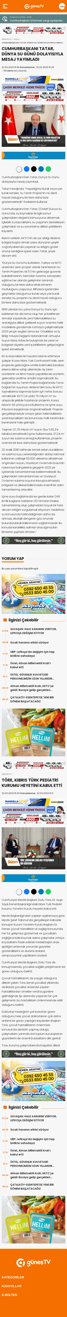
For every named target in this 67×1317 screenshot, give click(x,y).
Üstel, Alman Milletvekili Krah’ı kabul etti (30, 665)
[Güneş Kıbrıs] (34, 6)
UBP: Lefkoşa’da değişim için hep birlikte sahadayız (32, 654)
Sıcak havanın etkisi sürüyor (29, 642)
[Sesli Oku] (19, 169)
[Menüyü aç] (5, 6)
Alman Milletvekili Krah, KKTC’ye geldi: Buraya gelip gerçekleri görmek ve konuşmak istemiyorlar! (34, 688)
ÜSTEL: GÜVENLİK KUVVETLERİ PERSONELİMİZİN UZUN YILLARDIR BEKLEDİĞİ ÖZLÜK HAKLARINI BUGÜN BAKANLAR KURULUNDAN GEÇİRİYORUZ (33, 677)
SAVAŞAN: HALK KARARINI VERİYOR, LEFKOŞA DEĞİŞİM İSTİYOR (33, 631)
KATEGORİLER (13, 1277)
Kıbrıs (16, 39)
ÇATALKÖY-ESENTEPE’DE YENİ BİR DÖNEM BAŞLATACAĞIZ (32, 699)
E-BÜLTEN (9, 1295)
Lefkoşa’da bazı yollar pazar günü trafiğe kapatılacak (36, 20)
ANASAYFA (6, 39)
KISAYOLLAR (11, 1286)
